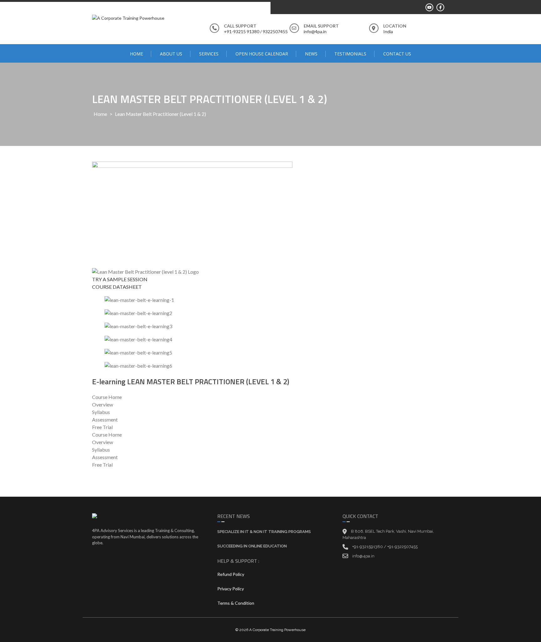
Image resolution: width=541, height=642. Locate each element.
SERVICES (209, 54)
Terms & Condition (235, 603)
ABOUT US (171, 54)
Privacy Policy (230, 588)
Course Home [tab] (107, 397)
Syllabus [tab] (101, 412)
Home (100, 114)
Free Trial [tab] (102, 427)
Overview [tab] (102, 404)
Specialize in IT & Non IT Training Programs (264, 531)
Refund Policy (230, 574)
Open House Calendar (261, 54)
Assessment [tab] (105, 419)
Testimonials (350, 54)
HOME (136, 54)
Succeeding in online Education (252, 546)
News (311, 54)
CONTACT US (397, 54)
